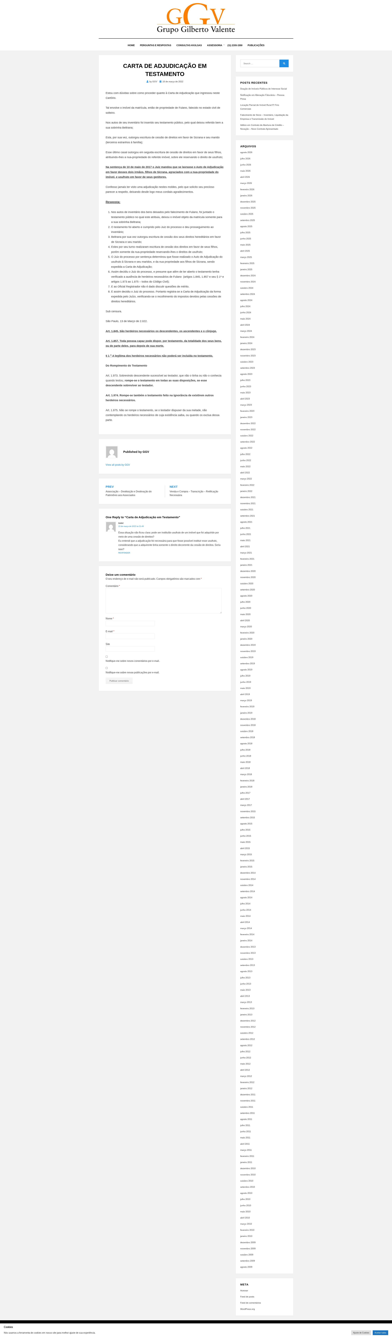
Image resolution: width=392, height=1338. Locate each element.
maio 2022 (245, 466)
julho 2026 (245, 158)
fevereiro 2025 (247, 263)
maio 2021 (245, 540)
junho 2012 (245, 1057)
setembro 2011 (247, 1113)
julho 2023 (245, 380)
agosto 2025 (246, 226)
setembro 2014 (247, 891)
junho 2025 (245, 238)
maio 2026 (245, 171)
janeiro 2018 (246, 786)
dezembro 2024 (248, 275)
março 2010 (246, 1224)
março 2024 (246, 331)
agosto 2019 (246, 669)
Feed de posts (247, 1296)
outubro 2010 (246, 1181)
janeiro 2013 (246, 1014)
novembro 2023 (248, 355)
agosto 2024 (246, 300)
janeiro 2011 (246, 1162)
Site (108, 644)
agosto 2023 (246, 374)
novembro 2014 (248, 879)
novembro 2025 (248, 208)
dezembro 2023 (248, 349)
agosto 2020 (246, 596)
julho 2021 (245, 528)
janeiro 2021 (246, 565)
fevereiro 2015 (247, 860)
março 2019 (246, 700)
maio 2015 (245, 842)
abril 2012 (245, 1070)
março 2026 (246, 183)
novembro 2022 (248, 429)
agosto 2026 (246, 152)
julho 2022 (245, 454)
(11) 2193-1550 (234, 45)
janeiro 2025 (246, 269)
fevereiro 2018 (247, 780)
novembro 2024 (248, 281)
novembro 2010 (248, 1174)
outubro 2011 (246, 1107)
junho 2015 (245, 836)
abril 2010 (245, 1217)
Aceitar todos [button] (380, 1333)
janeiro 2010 (246, 1236)
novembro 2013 (248, 953)
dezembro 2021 (248, 497)
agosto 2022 (246, 448)
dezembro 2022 (248, 423)
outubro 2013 (246, 959)
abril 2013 (245, 996)
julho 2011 (245, 1125)
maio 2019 (245, 688)
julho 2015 (245, 830)
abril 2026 (245, 177)
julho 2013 (245, 977)
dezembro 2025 (248, 201)
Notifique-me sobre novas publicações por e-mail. (132, 672)
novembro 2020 (248, 577)
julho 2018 (245, 750)
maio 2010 (245, 1211)
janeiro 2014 (246, 940)
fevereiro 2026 (247, 189)
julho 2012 (245, 1051)
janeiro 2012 (246, 1088)
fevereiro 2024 (247, 337)
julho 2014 (245, 903)
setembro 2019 (247, 663)
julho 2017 (245, 793)
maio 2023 (245, 392)
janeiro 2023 (246, 417)
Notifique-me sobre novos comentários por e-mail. (133, 661)
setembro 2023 (247, 368)
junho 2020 (245, 608)
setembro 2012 (247, 1039)
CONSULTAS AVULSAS (189, 45)
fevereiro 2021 (247, 559)
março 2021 (246, 552)
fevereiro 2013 (247, 1008)
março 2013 (246, 1002)
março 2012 (246, 1076)
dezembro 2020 (248, 571)
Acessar (244, 1290)
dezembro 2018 (248, 719)
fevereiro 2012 (247, 1082)
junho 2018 (245, 756)
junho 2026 (245, 164)
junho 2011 (245, 1131)
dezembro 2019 (248, 645)
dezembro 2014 (248, 873)
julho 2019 (245, 676)
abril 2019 (245, 694)
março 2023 (246, 405)
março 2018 (246, 774)
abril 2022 (245, 472)
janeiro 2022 (246, 491)
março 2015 (246, 854)
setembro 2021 (247, 516)
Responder (124, 553)
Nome (110, 618)
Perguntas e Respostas (155, 45)
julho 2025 (245, 232)
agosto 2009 (246, 1267)
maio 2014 (245, 916)
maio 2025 (245, 244)
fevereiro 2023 (247, 411)
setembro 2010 (247, 1187)
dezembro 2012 (248, 1020)
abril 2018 (245, 768)
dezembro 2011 (247, 1094)
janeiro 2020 (246, 639)
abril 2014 (245, 922)
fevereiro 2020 (247, 632)
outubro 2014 (246, 885)
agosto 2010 (246, 1193)
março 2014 (246, 928)
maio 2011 (245, 1137)
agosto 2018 (246, 743)
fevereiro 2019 (247, 706)
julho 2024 (245, 306)
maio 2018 (245, 762)
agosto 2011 (246, 1119)
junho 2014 (245, 910)
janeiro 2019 (246, 713)
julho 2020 (245, 602)
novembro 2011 (247, 1100)
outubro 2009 (246, 1254)
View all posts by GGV (118, 465)
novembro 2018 (248, 725)
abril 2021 (245, 546)
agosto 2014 (246, 897)
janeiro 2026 (246, 195)
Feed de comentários (250, 1303)
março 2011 (246, 1150)
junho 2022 (245, 460)
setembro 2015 (247, 817)
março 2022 (246, 478)
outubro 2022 (246, 435)
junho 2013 (245, 984)
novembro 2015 (248, 811)
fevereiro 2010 (247, 1230)
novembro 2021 (248, 503)
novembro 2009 (248, 1248)
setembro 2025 (247, 220)
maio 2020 (245, 614)
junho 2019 (245, 682)
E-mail (110, 631)
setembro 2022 (247, 442)
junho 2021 (245, 534)
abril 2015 (245, 848)
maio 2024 (245, 318)
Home (131, 45)
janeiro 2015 (246, 866)
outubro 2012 (246, 1033)
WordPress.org (247, 1309)
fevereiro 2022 (247, 485)
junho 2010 (245, 1205)
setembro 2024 (247, 294)
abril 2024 (245, 325)
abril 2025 (245, 251)
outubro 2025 (246, 214)
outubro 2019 (246, 657)
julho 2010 (245, 1199)
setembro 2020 (247, 589)
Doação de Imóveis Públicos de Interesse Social (263, 88)
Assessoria (214, 45)
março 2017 (246, 805)
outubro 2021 (246, 509)
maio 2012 (245, 1063)
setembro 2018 (247, 737)
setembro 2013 (247, 965)
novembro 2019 (248, 651)
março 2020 (246, 626)
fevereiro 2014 (247, 934)
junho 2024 (245, 312)
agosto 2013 (246, 971)
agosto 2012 (246, 1045)
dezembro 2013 (248, 947)
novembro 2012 (248, 1027)
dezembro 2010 (248, 1168)
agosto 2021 (246, 522)
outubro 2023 (246, 362)
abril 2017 (245, 799)
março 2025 (246, 257)
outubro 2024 (246, 288)
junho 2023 (245, 386)
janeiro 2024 (246, 343)
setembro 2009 (247, 1261)
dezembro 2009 (248, 1242)
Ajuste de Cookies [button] (361, 1333)
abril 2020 (245, 620)
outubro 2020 (246, 583)
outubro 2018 (246, 731)
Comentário (113, 586)
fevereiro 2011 (247, 1156)
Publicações (256, 45)
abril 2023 (245, 398)
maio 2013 (245, 990)
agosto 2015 (246, 823)
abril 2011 (245, 1144)
